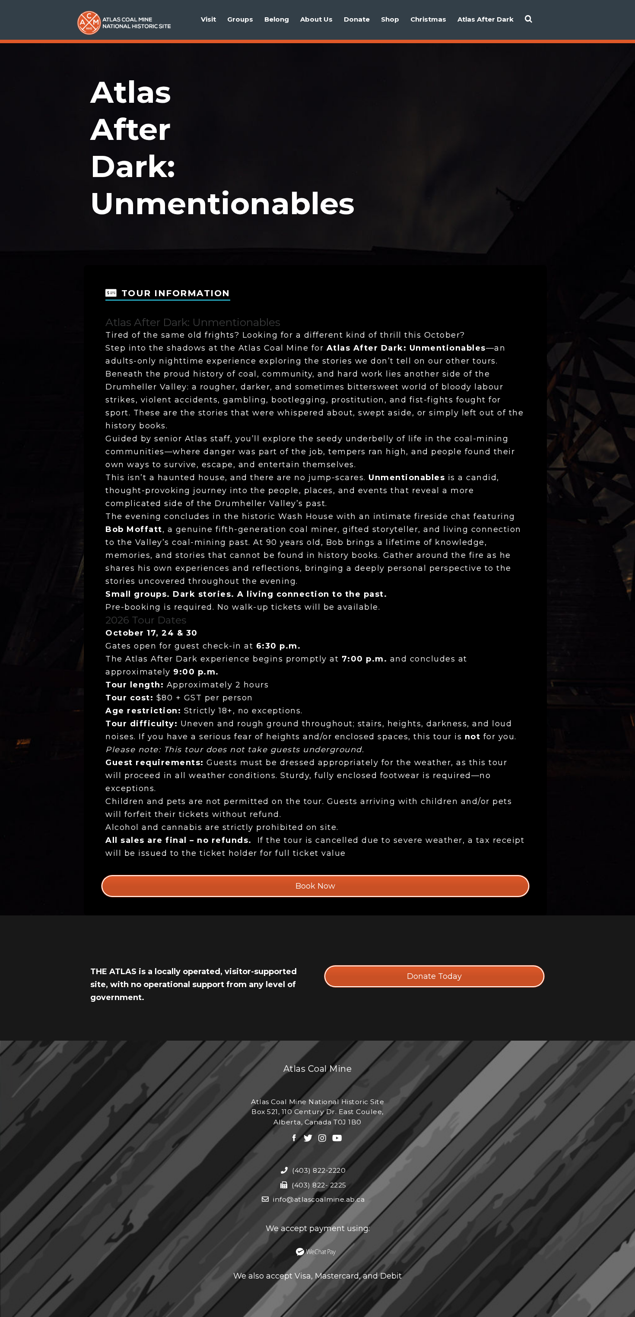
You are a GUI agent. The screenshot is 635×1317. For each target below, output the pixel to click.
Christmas (428, 19)
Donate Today (434, 976)
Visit (208, 19)
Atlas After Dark (485, 19)
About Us (316, 19)
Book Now (315, 886)
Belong (276, 19)
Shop (390, 19)
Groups (240, 19)
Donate (357, 19)
